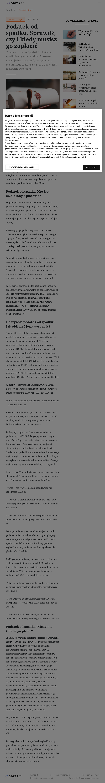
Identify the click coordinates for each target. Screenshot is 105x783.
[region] (52, 140)
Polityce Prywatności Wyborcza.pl (44, 157)
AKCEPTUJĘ (91, 167)
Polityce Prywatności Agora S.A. (73, 157)
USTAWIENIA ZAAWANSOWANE (21, 167)
